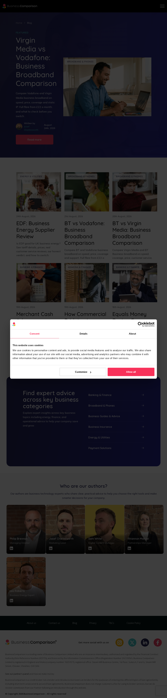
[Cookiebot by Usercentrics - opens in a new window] (140, 324)
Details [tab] (84, 333)
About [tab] (132, 333)
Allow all (131, 371)
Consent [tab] (34, 333)
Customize (81, 371)
